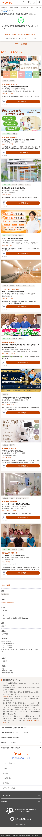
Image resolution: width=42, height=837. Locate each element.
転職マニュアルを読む (9, 742)
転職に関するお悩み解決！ (10, 748)
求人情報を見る (23, 101)
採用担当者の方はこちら (20, 758)
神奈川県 (38, 7)
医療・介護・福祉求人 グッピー (9, 7)
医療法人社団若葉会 (7, 602)
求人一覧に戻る (21, 44)
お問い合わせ (7, 773)
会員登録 (5, 696)
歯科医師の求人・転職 (27, 7)
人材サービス (5, 795)
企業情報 (4, 801)
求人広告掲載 (7, 778)
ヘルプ (5, 768)
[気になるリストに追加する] (3, 101)
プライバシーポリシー (10, 788)
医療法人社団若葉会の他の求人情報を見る (20, 34)
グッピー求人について (10, 763)
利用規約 (6, 783)
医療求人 (7, 685)
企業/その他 (5, 594)
